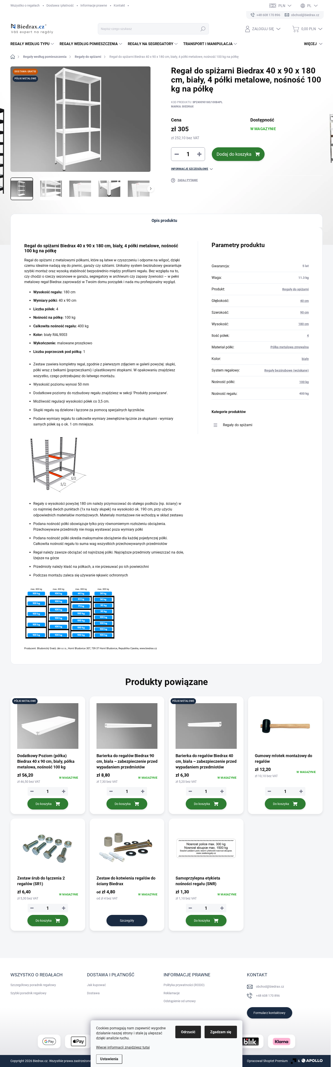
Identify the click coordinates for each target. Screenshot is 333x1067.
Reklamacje (172, 993)
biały (305, 359)
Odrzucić (188, 1032)
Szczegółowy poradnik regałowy (33, 985)
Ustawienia (109, 1059)
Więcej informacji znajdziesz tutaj (123, 1047)
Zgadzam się (220, 1032)
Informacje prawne (93, 5)
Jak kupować (96, 985)
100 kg (304, 382)
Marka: (182, 106)
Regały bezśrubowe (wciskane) (286, 370)
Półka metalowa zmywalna (289, 347)
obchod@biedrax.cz (270, 986)
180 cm (303, 324)
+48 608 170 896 (268, 995)
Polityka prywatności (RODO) (184, 985)
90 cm (304, 312)
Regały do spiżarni (295, 289)
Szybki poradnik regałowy (28, 993)
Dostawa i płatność (60, 5)
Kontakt (119, 5)
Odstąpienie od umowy (180, 1001)
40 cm (304, 301)
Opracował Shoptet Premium (267, 1061)
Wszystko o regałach (25, 5)
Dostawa (93, 993)
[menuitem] (32, 44)
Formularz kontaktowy (269, 1013)
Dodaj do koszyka (234, 154)
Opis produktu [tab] (164, 220)
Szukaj (203, 29)
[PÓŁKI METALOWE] (47, 726)
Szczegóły (127, 920)
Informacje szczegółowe (189, 168)
